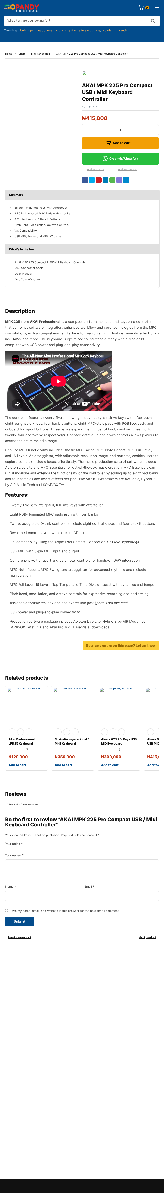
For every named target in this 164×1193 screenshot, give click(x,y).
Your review (14, 855)
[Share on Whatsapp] (112, 180)
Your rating (14, 843)
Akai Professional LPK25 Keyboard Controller (22, 743)
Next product (147, 937)
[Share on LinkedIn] (105, 180)
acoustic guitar (65, 30)
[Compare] (114, 169)
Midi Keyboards (40, 53)
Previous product (19, 937)
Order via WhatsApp (124, 158)
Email (89, 886)
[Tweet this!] (92, 180)
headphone (44, 30)
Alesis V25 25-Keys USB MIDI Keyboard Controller (119, 743)
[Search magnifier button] (153, 21)
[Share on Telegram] (126, 180)
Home (8, 53)
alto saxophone (89, 30)
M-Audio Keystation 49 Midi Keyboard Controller (72, 743)
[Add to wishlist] (83, 169)
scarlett (108, 30)
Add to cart (121, 143)
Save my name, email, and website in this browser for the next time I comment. (65, 911)
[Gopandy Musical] (21, 7)
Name (10, 886)
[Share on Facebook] (85, 180)
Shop (22, 53)
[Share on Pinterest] (99, 180)
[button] (120, 158)
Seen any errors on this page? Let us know (120, 645)
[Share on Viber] (119, 180)
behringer (27, 30)
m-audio (122, 30)
